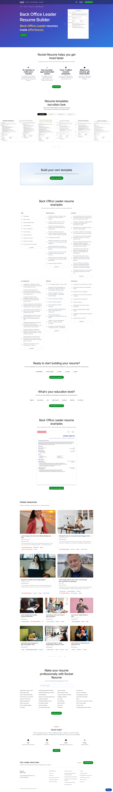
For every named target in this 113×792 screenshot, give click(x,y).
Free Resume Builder (53, 779)
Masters (72, 400)
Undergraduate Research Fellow (83, 707)
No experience (39, 371)
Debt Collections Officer (62, 692)
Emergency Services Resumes (71, 776)
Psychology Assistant (43, 703)
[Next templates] (91, 24)
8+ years (75, 371)
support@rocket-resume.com (66, 744)
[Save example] (22, 216)
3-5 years (59, 371)
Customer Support (83, 773)
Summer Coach (79, 705)
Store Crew (60, 705)
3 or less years (49, 371)
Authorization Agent (24, 692)
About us (27, 2)
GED (48, 400)
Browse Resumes (68, 784)
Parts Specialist (60, 701)
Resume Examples (34, 2)
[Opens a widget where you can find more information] (108, 789)
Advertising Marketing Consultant (46, 690)
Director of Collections (81, 692)
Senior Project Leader (81, 703)
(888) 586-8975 (84, 744)
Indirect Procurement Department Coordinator (47, 696)
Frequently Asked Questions (28, 744)
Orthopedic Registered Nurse (45, 701)
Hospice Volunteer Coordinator (64, 694)
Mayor (77, 698)
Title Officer (60, 707)
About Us (51, 773)
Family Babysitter (42, 694)
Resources (41, 2)
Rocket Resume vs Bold (84, 777)
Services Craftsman (43, 705)
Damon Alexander (25, 541)
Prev (69, 431)
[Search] (76, 2)
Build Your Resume (53, 781)
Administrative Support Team (26, 690)
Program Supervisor (24, 703)
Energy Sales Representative (26, 694)
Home (21, 6)
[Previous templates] (64, 24)
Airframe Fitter (79, 690)
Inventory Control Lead (25, 698)
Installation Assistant (62, 696)
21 (64, 656)
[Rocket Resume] (22, 2)
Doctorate (80, 400)
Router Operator (61, 703)
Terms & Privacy (83, 779)
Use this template (41, 431)
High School (40, 400)
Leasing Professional (43, 698)
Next (73, 431)
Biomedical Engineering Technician (46, 692)
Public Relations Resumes (70, 782)
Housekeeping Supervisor (82, 694)
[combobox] (56, 685)
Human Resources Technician (26, 696)
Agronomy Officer (61, 690)
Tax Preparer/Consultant (44, 707)
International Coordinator (82, 696)
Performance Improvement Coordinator (84, 701)
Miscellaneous (31, 6)
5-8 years (67, 371)
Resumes (25, 6)
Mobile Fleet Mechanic (25, 701)
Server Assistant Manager (25, 705)
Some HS (32, 400)
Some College (55, 400)
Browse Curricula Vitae (54, 777)
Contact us (82, 781)
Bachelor (64, 400)
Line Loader (60, 698)
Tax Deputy (22, 707)
